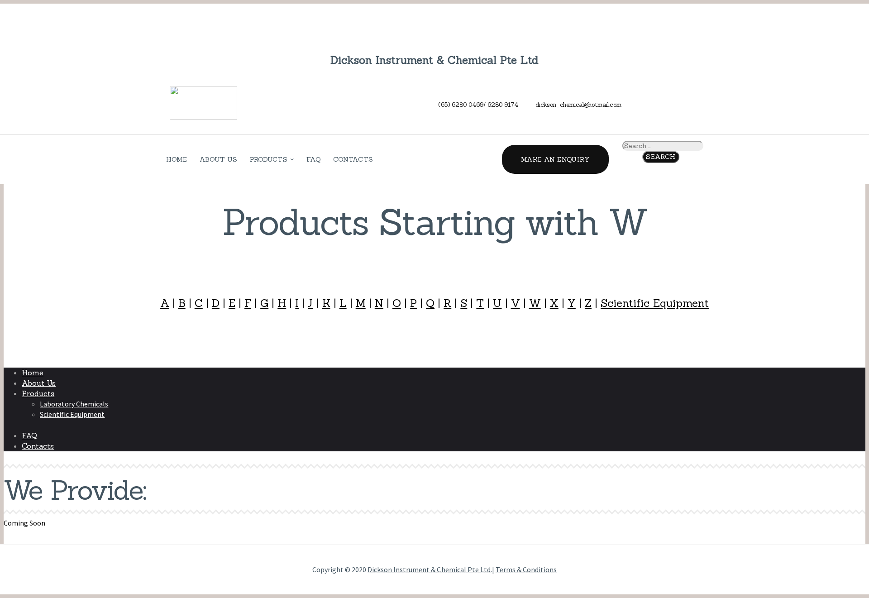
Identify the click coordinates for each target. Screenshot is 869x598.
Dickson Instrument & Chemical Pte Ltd (429, 569)
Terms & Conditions (526, 569)
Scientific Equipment (655, 303)
